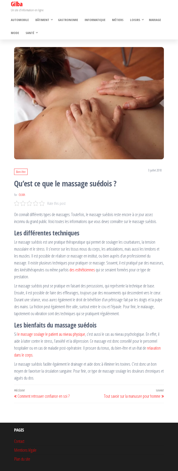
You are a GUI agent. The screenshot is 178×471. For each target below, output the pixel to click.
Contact (19, 441)
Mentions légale (25, 450)
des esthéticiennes (82, 270)
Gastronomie (68, 20)
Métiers (118, 20)
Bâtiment (42, 20)
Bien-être (21, 172)
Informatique (95, 20)
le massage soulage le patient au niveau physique (51, 334)
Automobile (20, 20)
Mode (15, 33)
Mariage (155, 20)
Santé (30, 33)
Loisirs (135, 20)
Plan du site (22, 459)
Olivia (22, 195)
